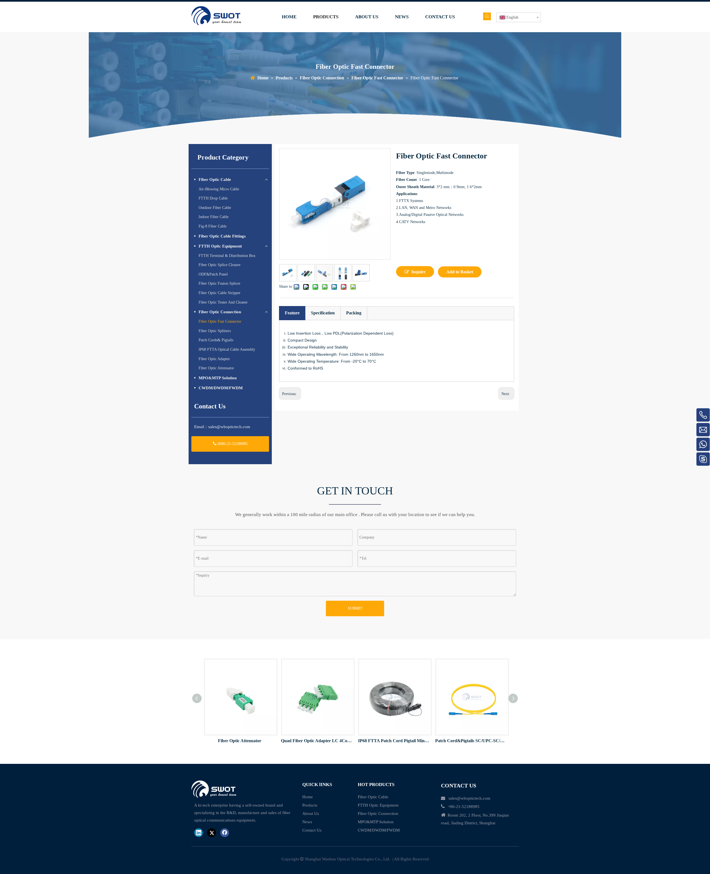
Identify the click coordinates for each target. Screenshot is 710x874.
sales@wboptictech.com (229, 427)
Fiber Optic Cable (215, 179)
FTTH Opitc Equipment (220, 246)
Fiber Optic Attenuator (216, 368)
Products (309, 805)
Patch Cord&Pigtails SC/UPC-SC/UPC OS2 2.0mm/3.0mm (471, 740)
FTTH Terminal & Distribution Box (227, 256)
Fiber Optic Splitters (215, 331)
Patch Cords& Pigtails (216, 340)
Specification (323, 312)
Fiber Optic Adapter (214, 359)
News (307, 822)
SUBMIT (355, 608)
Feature (292, 312)
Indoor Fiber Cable (214, 217)
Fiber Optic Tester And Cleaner (223, 302)
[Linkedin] (198, 832)
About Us (310, 813)
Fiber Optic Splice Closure (219, 265)
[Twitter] (211, 832)
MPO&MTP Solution (218, 378)
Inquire (418, 271)
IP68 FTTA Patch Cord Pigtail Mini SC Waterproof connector (394, 740)
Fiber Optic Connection (220, 312)
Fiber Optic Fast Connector (220, 321)
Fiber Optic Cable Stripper (219, 293)
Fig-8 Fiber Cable (213, 226)
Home (307, 797)
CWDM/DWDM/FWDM (221, 388)
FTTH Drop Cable (213, 198)
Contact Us (311, 830)
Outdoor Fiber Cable (215, 208)
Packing (353, 312)
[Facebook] (224, 832)
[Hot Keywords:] (487, 16)
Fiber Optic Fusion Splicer (219, 283)
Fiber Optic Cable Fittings (222, 236)
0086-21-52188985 (232, 444)
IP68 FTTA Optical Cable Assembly (227, 349)
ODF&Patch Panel (213, 274)
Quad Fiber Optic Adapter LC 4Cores (317, 740)
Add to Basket (459, 271)
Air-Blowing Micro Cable (219, 189)
